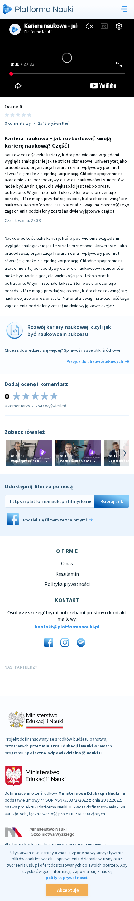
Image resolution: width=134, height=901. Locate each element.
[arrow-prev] (9, 453)
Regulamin (67, 574)
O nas (67, 563)
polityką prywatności (67, 877)
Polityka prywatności (67, 584)
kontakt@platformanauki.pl (67, 626)
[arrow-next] (124, 453)
